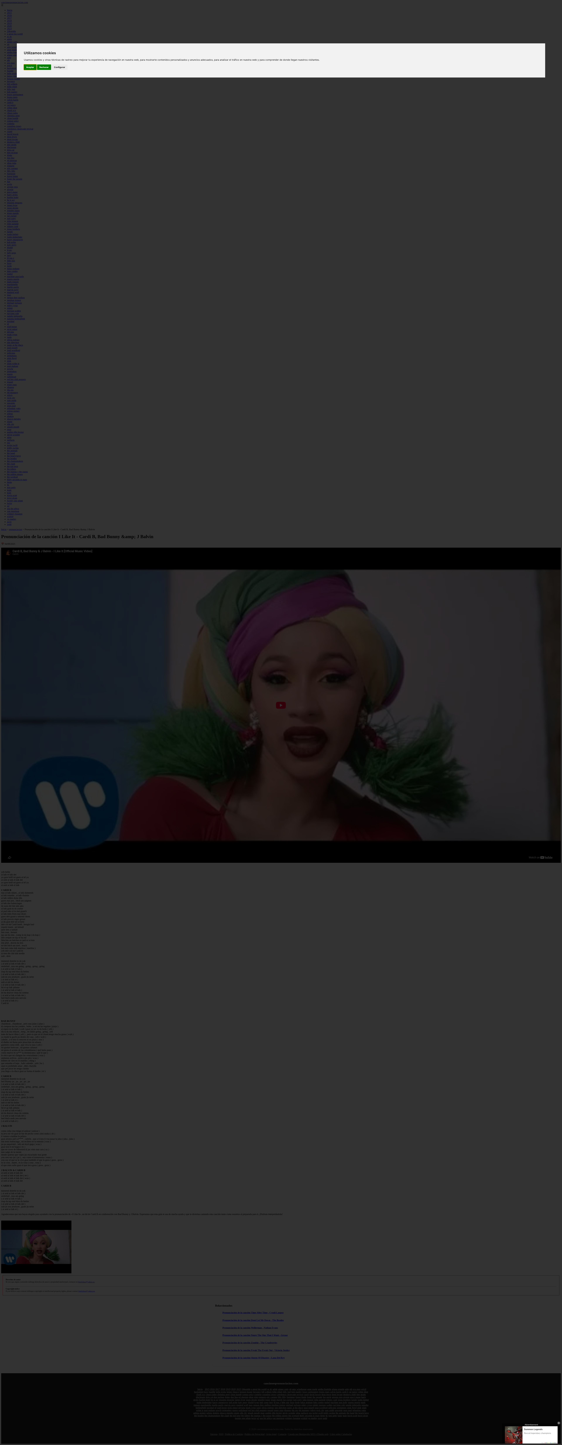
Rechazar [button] (44, 67)
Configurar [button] (59, 67)
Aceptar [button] (30, 67)
